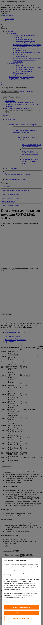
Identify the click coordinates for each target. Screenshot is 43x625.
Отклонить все (22, 613)
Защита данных (9, 601)
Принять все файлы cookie (22, 607)
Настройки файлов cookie (21, 618)
